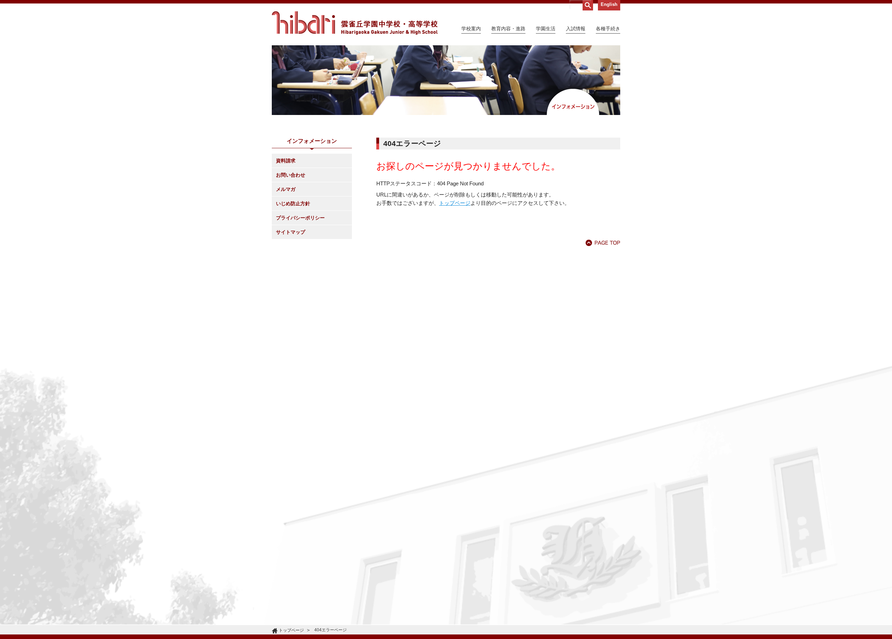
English (609, 4)
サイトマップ (290, 232)
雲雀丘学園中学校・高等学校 (355, 23)
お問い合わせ (290, 175)
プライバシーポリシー (300, 218)
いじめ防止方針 (293, 203)
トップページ (454, 203)
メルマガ (285, 189)
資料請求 (285, 160)
